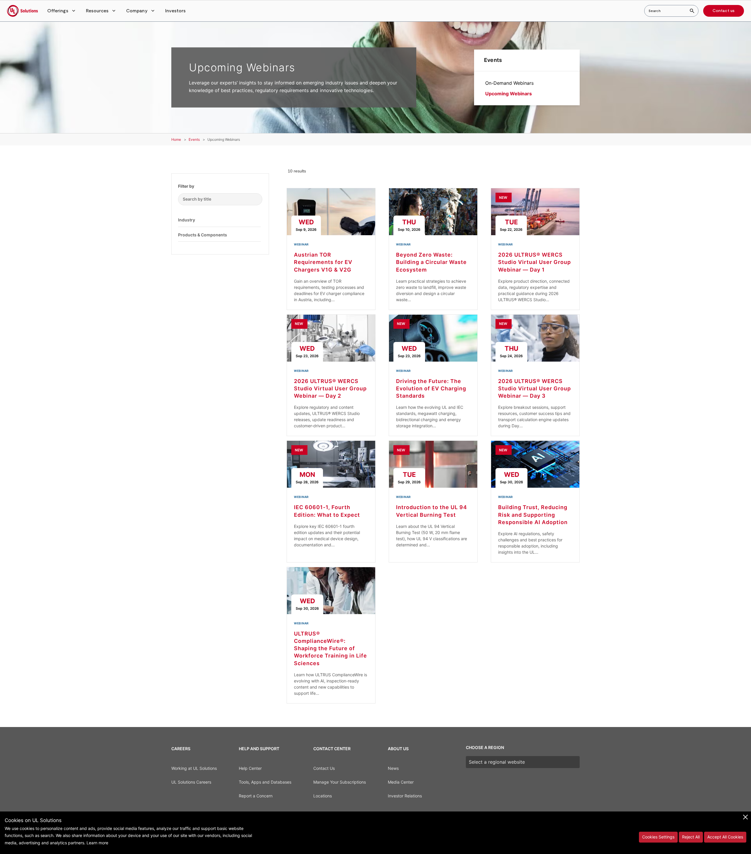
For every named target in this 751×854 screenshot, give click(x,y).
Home (176, 139)
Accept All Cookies (725, 836)
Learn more (97, 842)
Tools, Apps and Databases (265, 782)
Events (493, 60)
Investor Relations (405, 795)
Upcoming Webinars (508, 93)
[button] (62, 11)
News (393, 768)
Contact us (724, 11)
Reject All (691, 836)
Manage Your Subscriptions (339, 782)
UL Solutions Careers (191, 782)
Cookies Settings (658, 836)
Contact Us (324, 768)
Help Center (250, 768)
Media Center (401, 782)
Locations (322, 795)
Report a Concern (256, 795)
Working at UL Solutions (194, 768)
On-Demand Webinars (509, 83)
